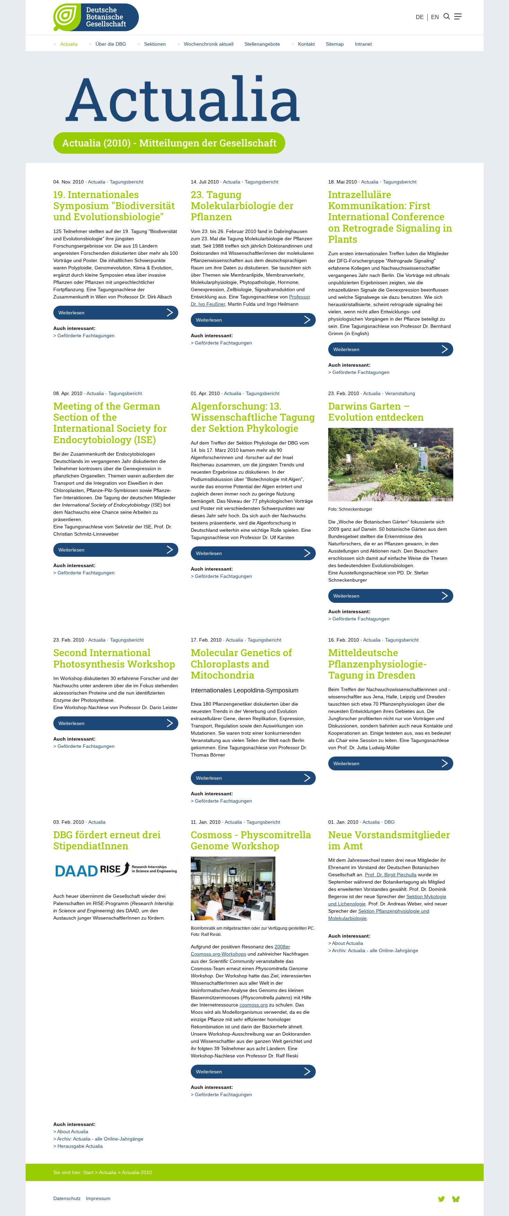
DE (420, 17)
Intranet (363, 44)
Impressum (98, 1198)
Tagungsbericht (126, 182)
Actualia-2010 (137, 1172)
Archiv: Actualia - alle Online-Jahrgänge (375, 950)
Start (88, 1172)
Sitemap (335, 44)
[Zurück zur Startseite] (93, 17)
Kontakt (306, 44)
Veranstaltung (400, 393)
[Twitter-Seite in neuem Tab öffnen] (441, 1199)
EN (435, 17)
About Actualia (347, 943)
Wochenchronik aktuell (208, 44)
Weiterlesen (71, 312)
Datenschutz (67, 1198)
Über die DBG (111, 44)
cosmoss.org (254, 1005)
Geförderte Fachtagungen (86, 335)
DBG (389, 822)
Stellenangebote (262, 44)
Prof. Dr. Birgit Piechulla (391, 874)
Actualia (69, 44)
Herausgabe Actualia (80, 1146)
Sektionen (155, 44)
